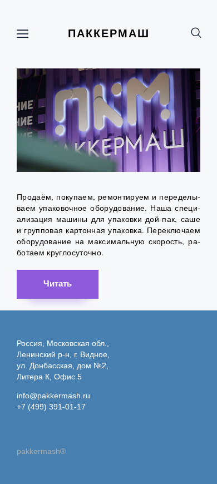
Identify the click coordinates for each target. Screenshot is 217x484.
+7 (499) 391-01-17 (51, 406)
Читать (57, 283)
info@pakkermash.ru (53, 395)
